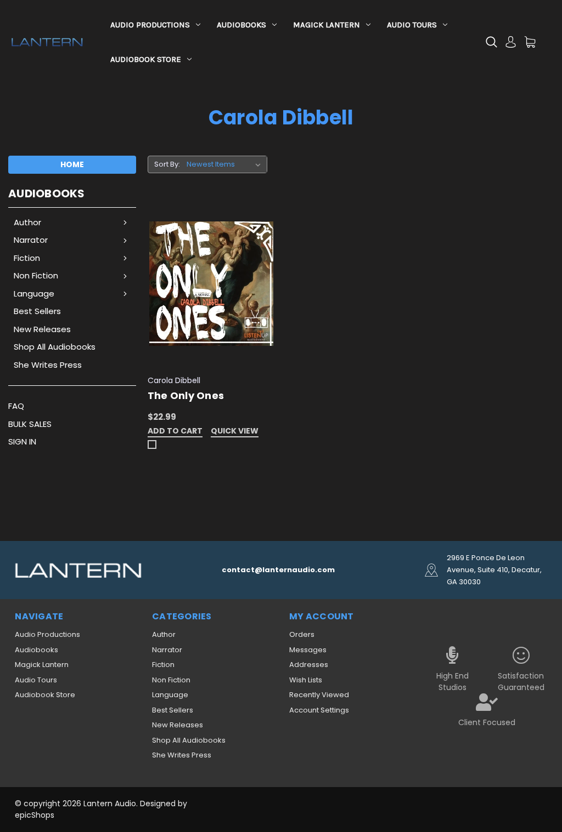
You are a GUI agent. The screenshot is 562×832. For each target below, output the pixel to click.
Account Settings (319, 710)
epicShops (34, 815)
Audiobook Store (145, 59)
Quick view (234, 431)
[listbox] (226, 164)
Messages (308, 650)
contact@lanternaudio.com (278, 570)
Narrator (31, 240)
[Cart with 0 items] (529, 42)
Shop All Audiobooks (54, 346)
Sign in (22, 441)
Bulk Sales (30, 424)
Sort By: (167, 164)
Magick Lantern (326, 25)
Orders (301, 634)
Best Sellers (37, 311)
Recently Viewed (319, 694)
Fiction (27, 258)
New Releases (42, 329)
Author (27, 222)
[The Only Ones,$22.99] (211, 284)
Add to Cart (175, 431)
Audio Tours (412, 25)
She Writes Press (48, 365)
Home (72, 164)
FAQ (16, 406)
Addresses (308, 664)
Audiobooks (241, 25)
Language (34, 293)
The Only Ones (186, 395)
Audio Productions (150, 25)
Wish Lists (305, 680)
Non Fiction (36, 275)
